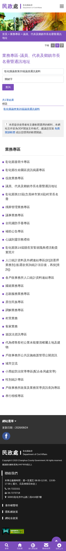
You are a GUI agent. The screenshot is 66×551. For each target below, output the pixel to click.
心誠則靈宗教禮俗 (17, 239)
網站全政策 (11, 518)
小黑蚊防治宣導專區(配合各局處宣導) (30, 371)
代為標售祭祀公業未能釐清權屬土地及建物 (32, 345)
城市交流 (11, 363)
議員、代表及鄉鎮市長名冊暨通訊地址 (31, 186)
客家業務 (11, 326)
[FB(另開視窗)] (6, 436)
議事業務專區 (14, 215)
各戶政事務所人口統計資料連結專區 (29, 277)
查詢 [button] (8, 87)
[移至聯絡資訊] (46, 546)
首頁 (4, 34)
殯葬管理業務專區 (17, 207)
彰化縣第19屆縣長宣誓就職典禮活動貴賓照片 (31, 250)
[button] (62, 6)
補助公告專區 (14, 231)
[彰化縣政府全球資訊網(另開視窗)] (33, 546)
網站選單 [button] (8, 421)
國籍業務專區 (14, 285)
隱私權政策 (11, 511)
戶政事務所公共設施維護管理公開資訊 (31, 355)
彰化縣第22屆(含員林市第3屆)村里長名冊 (31, 197)
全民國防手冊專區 (17, 223)
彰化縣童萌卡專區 (17, 162)
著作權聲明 (11, 505)
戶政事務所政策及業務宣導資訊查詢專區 (32, 387)
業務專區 (15, 34)
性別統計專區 (14, 379)
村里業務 (11, 318)
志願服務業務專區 (17, 293)
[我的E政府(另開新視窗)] (5, 531)
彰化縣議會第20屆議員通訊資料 (22, 109)
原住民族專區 (14, 302)
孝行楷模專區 (14, 396)
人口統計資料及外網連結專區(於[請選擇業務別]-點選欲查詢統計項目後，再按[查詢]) (32, 265)
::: (3, 149)
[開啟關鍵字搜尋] (6, 546)
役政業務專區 (14, 178)
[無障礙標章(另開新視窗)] (17, 531)
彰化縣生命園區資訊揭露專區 (25, 170)
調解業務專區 (14, 310)
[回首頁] (20, 546)
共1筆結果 (8, 100)
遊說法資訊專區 (16, 334)
